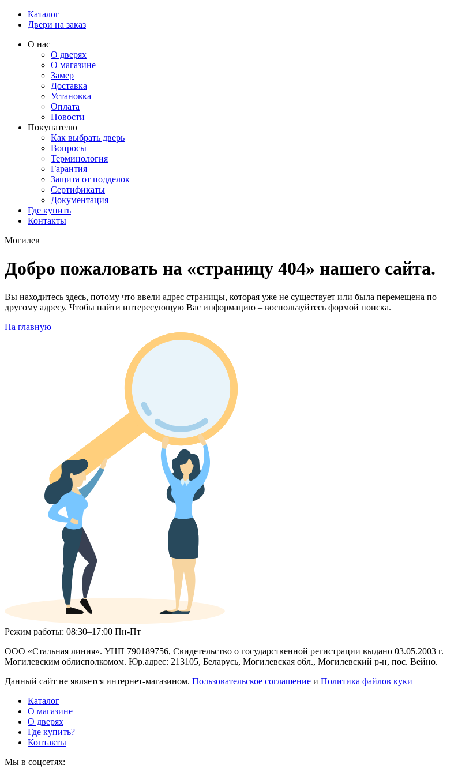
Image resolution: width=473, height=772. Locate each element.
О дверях (69, 54)
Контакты (47, 221)
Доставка (69, 86)
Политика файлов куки (366, 681)
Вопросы (69, 148)
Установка (71, 96)
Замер (62, 75)
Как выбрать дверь (88, 138)
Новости (68, 117)
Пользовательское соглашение (251, 681)
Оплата (65, 106)
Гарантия (69, 169)
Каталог (43, 14)
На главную (28, 327)
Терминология (79, 158)
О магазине (73, 65)
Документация (79, 200)
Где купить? (51, 732)
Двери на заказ (57, 24)
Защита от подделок (90, 179)
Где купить (49, 210)
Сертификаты (78, 189)
